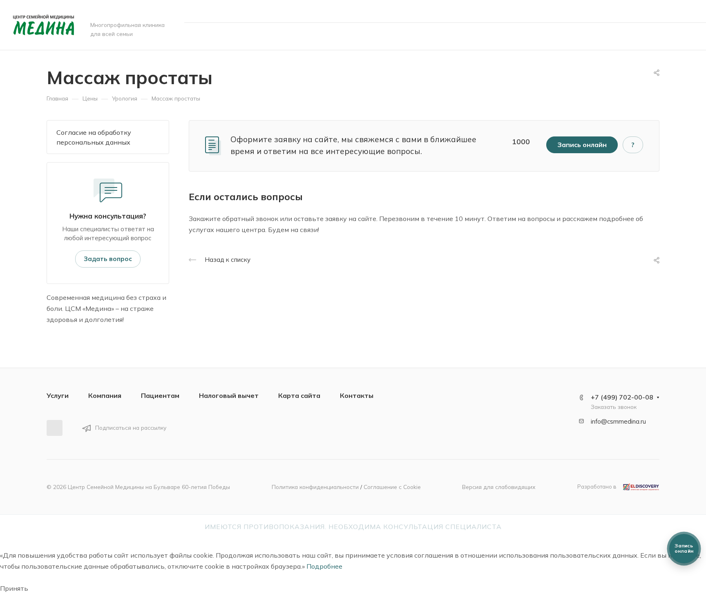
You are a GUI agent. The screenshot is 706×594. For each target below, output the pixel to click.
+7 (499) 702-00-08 (602, 11)
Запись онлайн (660, 36)
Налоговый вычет (229, 395)
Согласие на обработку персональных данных (93, 137)
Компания (104, 395)
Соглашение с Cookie (392, 486)
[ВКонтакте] (55, 428)
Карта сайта (299, 395)
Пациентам (160, 395)
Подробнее (324, 566)
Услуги (58, 395)
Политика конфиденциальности (315, 486)
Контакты (356, 395)
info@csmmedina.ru (618, 421)
